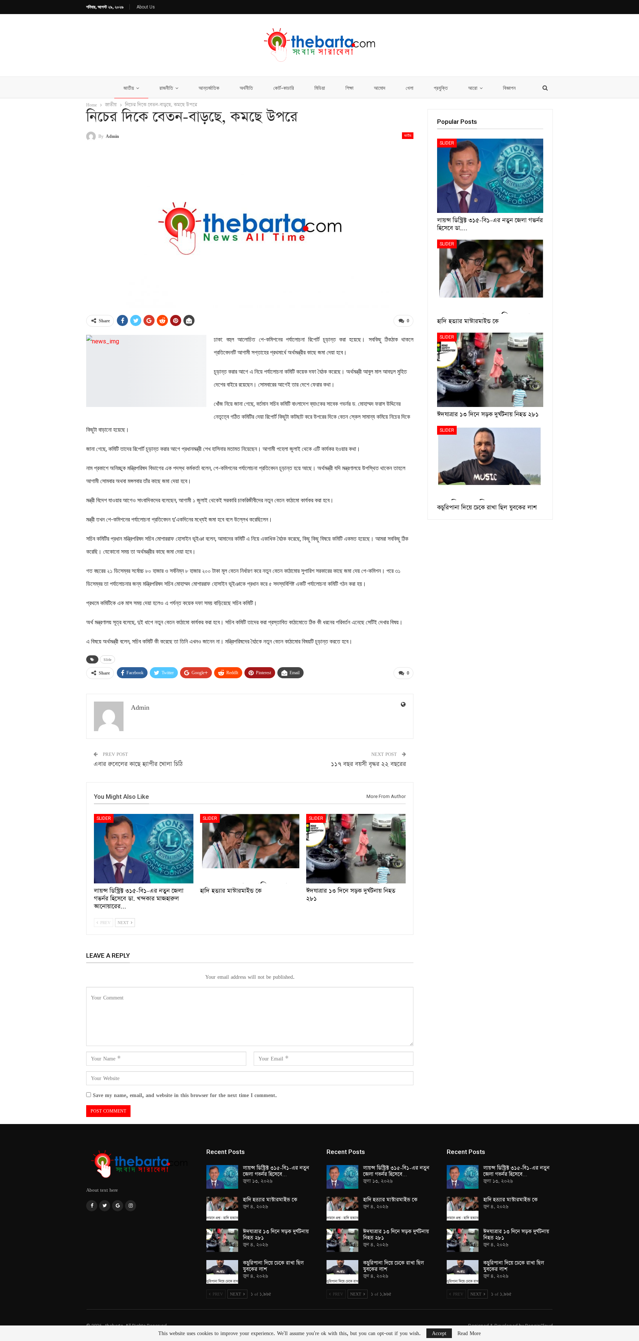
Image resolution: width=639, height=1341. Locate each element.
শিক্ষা (349, 88)
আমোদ (379, 88)
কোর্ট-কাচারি (283, 88)
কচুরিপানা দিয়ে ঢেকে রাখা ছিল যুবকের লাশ (273, 1266)
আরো (472, 88)
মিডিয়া (319, 88)
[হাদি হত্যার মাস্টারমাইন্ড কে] (250, 848)
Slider (104, 818)
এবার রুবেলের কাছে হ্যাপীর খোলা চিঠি (138, 764)
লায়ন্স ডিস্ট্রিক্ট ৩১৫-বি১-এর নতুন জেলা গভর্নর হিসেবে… (276, 1171)
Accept (439, 1333)
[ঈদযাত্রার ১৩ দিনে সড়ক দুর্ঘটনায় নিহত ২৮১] (356, 848)
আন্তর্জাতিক (209, 88)
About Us (145, 7)
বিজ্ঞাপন (509, 88)
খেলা (409, 88)
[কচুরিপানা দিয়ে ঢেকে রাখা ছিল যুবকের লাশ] (490, 463)
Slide (107, 659)
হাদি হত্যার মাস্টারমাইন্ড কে (270, 1199)
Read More (469, 1333)
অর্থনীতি (246, 88)
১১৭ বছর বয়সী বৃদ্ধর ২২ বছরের (368, 764)
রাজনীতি (166, 88)
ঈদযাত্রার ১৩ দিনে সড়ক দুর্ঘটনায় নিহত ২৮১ (276, 1235)
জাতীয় (129, 88)
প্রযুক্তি (441, 88)
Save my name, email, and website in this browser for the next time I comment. (185, 1095)
